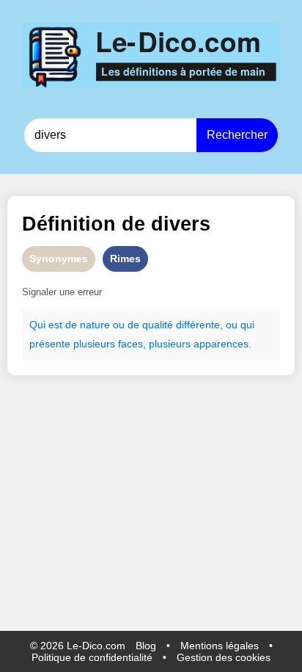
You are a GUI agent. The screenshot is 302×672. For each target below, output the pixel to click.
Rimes (125, 258)
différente (198, 324)
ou (119, 324)
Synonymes (58, 258)
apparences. (222, 344)
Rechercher (237, 135)
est (55, 324)
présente (49, 344)
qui (247, 324)
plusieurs (94, 344)
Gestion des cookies (223, 657)
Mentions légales (219, 645)
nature (95, 324)
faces (130, 344)
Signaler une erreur (62, 291)
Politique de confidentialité (92, 657)
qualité (157, 324)
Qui (37, 324)
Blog (146, 645)
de (71, 324)
